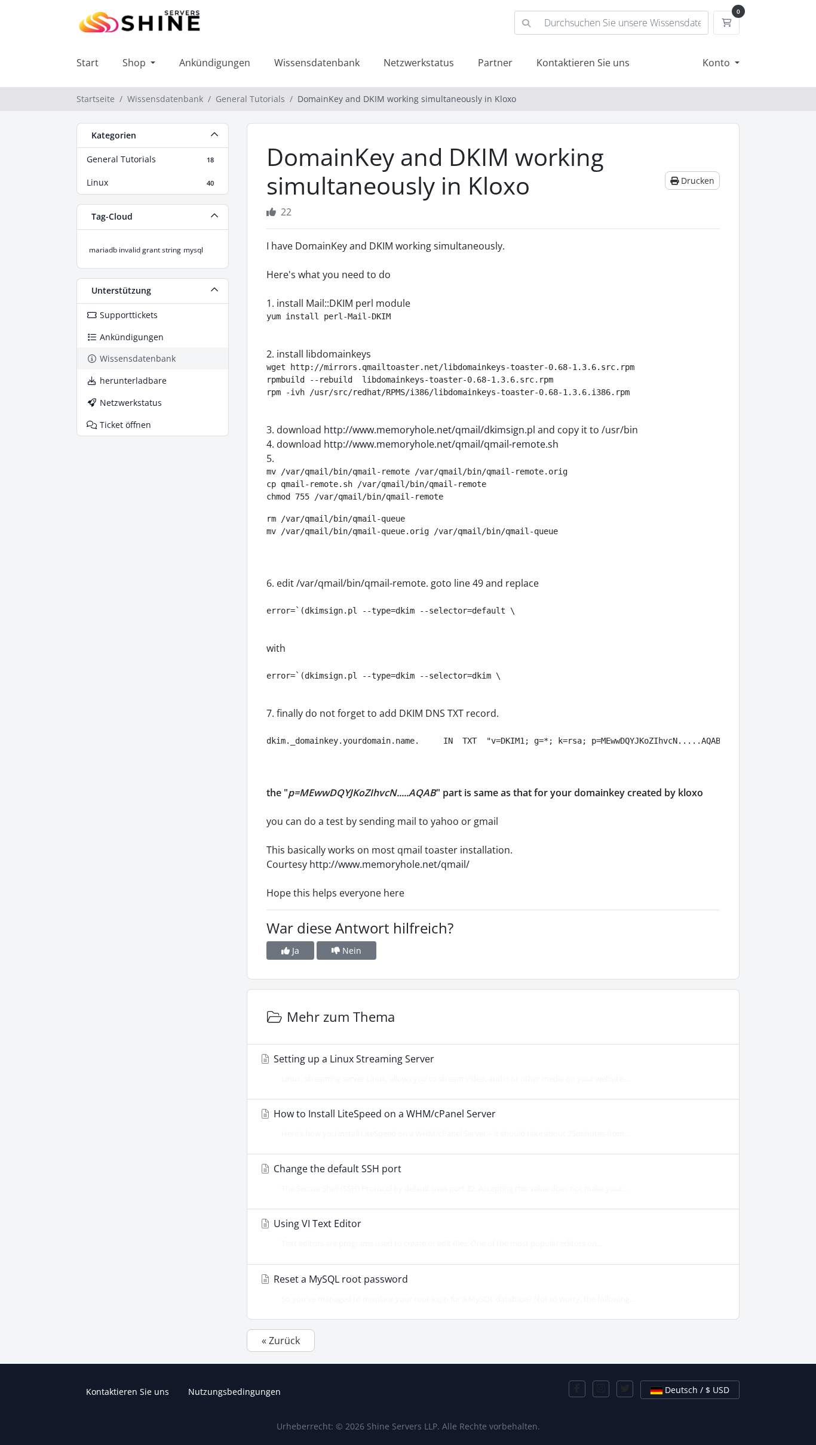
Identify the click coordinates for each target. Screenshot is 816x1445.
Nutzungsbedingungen (234, 1391)
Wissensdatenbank (317, 62)
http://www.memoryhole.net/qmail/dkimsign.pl (429, 429)
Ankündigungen (214, 62)
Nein (350, 950)
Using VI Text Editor (436, 1233)
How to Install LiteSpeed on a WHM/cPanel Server (450, 1123)
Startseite (95, 98)
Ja (294, 950)
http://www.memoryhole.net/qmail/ (389, 864)
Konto (717, 62)
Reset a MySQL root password (453, 1288)
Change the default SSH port (449, 1178)
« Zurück (281, 1340)
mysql (193, 250)
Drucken (696, 180)
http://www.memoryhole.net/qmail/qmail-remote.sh (441, 444)
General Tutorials (250, 98)
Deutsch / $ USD (695, 1389)
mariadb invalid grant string (135, 250)
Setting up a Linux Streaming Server (450, 1068)
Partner (495, 62)
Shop (135, 62)
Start (87, 62)
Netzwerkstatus (419, 62)
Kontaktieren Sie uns (583, 62)
